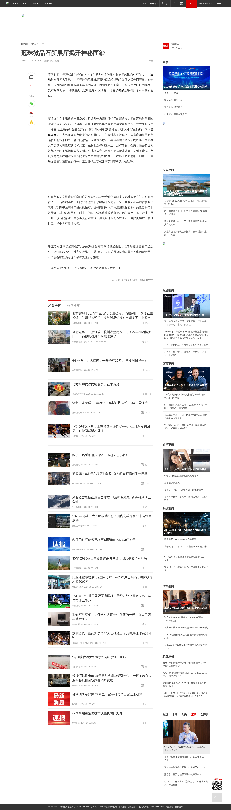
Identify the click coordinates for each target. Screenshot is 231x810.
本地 (174, 714)
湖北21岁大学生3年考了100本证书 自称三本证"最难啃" (110, 403)
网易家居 (34, 44)
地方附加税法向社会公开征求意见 (95, 384)
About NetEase (82, 772)
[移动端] (144, 3)
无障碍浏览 (35, 3)
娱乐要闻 (168, 444)
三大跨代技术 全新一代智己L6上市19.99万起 (186, 627)
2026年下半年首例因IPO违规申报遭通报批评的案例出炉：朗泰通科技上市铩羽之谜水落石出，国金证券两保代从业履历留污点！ (186, 334)
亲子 (193, 714)
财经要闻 (168, 290)
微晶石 (131, 74)
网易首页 (16, 3)
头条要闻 (168, 170)
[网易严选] (164, 3)
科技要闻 (168, 508)
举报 (151, 61)
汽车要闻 (168, 586)
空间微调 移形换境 (173, 107)
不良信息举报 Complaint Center (150, 772)
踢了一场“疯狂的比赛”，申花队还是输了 (100, 455)
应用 (25, 3)
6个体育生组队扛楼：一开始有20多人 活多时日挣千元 (110, 360)
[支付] (174, 3)
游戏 (165, 714)
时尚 (184, 714)
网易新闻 (175, 44)
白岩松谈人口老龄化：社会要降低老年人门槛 (186, 728)
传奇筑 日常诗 (171, 93)
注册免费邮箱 (204, 3)
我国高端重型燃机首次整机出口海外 (97, 713)
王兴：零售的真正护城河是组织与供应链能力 (186, 345)
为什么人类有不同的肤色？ (177, 735)
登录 (192, 3)
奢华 (106, 90)
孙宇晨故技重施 (172, 482)
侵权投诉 (179, 772)
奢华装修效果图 (122, 90)
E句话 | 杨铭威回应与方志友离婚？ (181, 475)
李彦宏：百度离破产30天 (176, 749)
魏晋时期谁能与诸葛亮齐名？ (178, 742)
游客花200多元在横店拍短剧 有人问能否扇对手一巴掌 (110, 473)
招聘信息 (113, 772)
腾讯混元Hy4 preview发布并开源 (180, 539)
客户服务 (122, 772)
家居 (165, 62)
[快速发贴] (31, 77)
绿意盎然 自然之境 (173, 100)
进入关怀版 (47, 3)
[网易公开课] (153, 3)
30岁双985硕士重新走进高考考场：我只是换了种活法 (109, 558)
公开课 (204, 714)
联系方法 (104, 772)
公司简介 (94, 772)
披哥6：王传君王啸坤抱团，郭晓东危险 (183, 490)
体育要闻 (168, 363)
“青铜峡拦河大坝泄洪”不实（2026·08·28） (101, 657)
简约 (139, 129)
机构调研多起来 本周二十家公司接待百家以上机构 (107, 694)
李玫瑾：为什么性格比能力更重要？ (181, 721)
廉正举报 (169, 772)
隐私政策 (131, 772)
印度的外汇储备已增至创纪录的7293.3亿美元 (103, 539)
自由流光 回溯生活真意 (175, 114)
